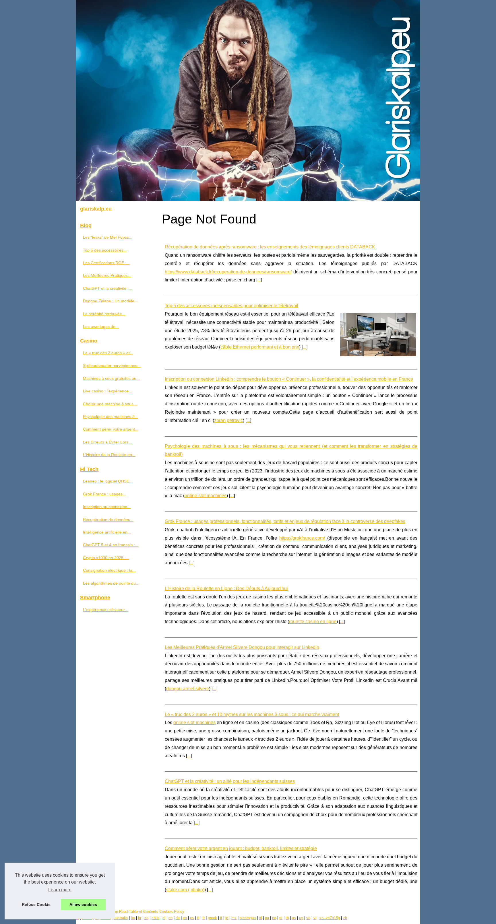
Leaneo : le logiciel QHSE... (108, 481)
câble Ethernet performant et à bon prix (259, 347)
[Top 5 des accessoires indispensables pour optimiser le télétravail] (378, 334)
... (259, 279)
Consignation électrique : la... (109, 570)
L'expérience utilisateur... (105, 609)
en (185, 918)
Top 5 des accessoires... (105, 250)
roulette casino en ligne (312, 621)
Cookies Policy (171, 911)
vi (314, 918)
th (287, 918)
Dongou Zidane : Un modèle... (110, 301)
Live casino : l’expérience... (107, 391)
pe (274, 918)
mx (234, 918)
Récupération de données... (108, 519)
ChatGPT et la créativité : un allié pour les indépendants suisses (230, 781)
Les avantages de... (101, 326)
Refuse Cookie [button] (36, 904)
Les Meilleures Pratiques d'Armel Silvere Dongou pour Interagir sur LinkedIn (242, 647)
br (139, 918)
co (170, 918)
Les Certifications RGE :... (106, 262)
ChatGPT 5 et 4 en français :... (110, 544)
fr (203, 918)
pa (267, 918)
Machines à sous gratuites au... (111, 378)
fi (198, 918)
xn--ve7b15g (329, 918)
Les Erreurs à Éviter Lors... (107, 442)
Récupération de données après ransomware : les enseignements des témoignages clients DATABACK (270, 246)
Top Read (120, 911)
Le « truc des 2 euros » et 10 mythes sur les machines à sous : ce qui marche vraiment (252, 714)
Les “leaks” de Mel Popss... (107, 237)
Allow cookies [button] (83, 904)
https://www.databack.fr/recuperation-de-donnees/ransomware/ (228, 271)
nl (260, 918)
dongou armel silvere (187, 688)
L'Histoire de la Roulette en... (109, 454)
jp (226, 918)
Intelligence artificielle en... (107, 532)
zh (345, 918)
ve (308, 918)
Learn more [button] (59, 889)
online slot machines (205, 495)
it (221, 918)
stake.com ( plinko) (185, 889)
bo (133, 918)
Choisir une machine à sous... (110, 404)
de (178, 918)
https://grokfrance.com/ (302, 538)
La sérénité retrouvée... (104, 314)
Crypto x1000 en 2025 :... (106, 557)
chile (155, 918)
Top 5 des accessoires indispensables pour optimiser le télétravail (231, 305)
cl (163, 918)
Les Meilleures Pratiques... (107, 275)
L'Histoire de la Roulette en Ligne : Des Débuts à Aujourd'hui (226, 588)
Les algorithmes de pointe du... (111, 583)
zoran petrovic (228, 420)
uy (301, 918)
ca (146, 918)
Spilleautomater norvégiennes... (112, 365)
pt (280, 918)
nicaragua (248, 918)
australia (121, 918)
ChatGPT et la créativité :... (107, 288)
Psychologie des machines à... (110, 416)
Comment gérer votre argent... (110, 429)
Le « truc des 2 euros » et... (108, 353)
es (192, 918)
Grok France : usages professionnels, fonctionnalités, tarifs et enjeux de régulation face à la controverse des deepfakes (285, 521)
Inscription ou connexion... (107, 506)
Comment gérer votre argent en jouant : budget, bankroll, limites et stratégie (241, 848)
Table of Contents (143, 911)
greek (212, 918)
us (294, 918)
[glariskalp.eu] (248, 100)
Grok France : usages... (104, 494)
